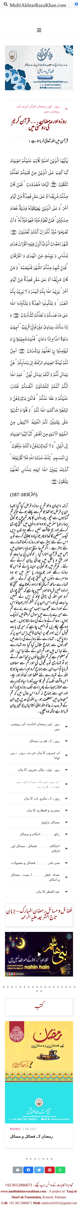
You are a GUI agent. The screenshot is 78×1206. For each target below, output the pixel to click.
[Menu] (39, 30)
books (15, 1129)
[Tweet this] (39, 1170)
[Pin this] (50, 1170)
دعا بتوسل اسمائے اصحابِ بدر (34, 1136)
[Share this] (28, 1170)
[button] (4, 987)
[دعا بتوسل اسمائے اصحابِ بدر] (39, 1072)
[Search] (5, 4)
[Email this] (18, 1170)
